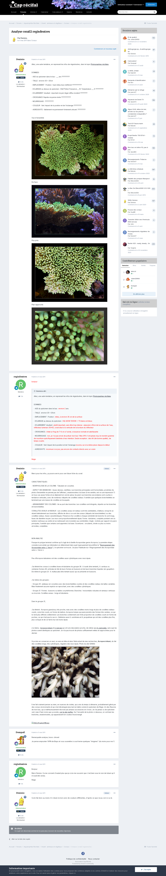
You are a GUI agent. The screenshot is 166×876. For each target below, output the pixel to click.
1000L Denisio (133, 200)
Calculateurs (57, 12)
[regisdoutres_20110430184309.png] (69, 150)
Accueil (13, 12)
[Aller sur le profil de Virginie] (125, 244)
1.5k (21, 396)
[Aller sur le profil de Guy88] (125, 211)
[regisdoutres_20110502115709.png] (69, 336)
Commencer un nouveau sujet (105, 49)
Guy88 (133, 212)
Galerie (69, 12)
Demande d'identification (137, 80)
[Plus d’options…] (114, 59)
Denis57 (133, 161)
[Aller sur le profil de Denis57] (125, 160)
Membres (79, 12)
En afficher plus (138, 294)
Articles (33, 12)
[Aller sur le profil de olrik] (125, 220)
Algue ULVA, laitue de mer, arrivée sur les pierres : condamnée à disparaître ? (137, 111)
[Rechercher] (154, 12)
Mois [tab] (134, 265)
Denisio (24, 38)
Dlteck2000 (135, 181)
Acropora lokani (46, 628)
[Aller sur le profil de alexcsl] (128, 272)
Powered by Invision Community (83, 863)
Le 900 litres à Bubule (135, 169)
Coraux (34, 40)
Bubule (133, 126)
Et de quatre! (132, 37)
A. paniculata (101, 628)
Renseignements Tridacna (137, 159)
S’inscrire (151, 4)
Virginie (133, 248)
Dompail (20, 732)
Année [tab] (143, 265)
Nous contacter (94, 859)
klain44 (133, 73)
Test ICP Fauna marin (135, 123)
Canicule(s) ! (132, 61)
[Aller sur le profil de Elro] (125, 81)
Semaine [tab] (125, 265)
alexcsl (133, 271)
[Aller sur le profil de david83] (125, 148)
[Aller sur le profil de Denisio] (13, 39)
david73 (133, 102)
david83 (133, 152)
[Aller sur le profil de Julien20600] (125, 38)
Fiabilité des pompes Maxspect (139, 178)
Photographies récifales (100, 64)
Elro (132, 82)
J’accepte (147, 869)
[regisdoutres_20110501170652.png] (69, 211)
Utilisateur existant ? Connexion (130, 5)
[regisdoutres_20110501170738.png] (69, 272)
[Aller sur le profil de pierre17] (125, 91)
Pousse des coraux (134, 210)
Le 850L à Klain (133, 71)
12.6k (21, 82)
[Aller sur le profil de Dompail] (21, 740)
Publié (38, 59)
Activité (89, 12)
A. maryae (58, 628)
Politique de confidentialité (76, 859)
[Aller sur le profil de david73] (125, 100)
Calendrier (44, 12)
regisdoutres (20, 376)
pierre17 (133, 92)
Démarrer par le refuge (136, 90)
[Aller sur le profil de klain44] (125, 72)
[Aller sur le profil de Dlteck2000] (125, 180)
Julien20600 (135, 39)
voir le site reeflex (66, 712)
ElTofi (132, 140)
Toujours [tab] (152, 265)
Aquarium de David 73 (136, 99)
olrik (132, 224)
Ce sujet (146, 12)
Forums (23, 12)
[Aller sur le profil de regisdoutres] (21, 385)
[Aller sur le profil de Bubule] (125, 124)
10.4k (21, 755)
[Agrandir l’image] (65, 672)
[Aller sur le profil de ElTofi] (125, 136)
